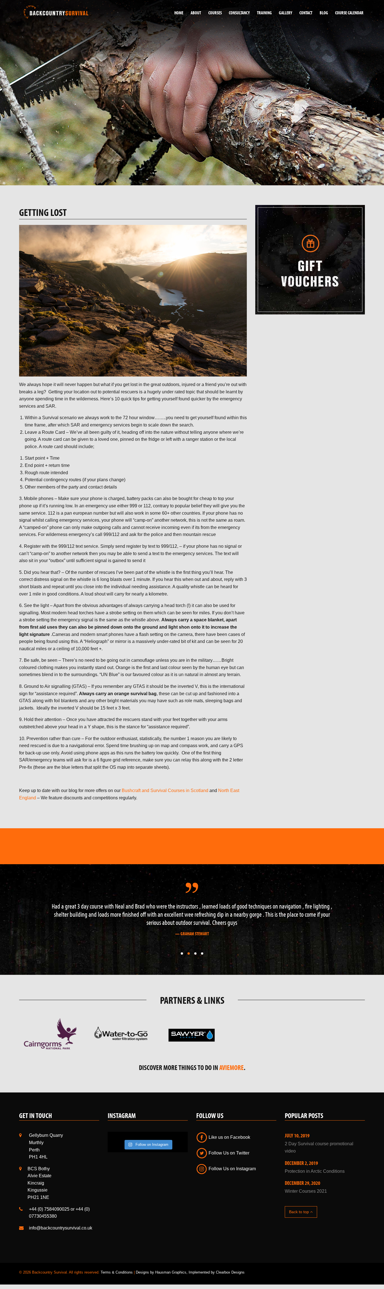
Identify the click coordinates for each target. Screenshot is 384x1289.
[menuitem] (177, 12)
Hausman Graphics (170, 1264)
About (196, 12)
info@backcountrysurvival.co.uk (60, 1219)
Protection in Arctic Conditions (315, 1163)
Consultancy (239, 12)
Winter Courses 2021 (306, 1183)
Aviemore (231, 1059)
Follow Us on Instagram (231, 1160)
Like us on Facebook (228, 1129)
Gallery (285, 12)
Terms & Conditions (117, 1264)
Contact (305, 12)
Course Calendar (349, 12)
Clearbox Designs (230, 1264)
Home (178, 12)
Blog (324, 12)
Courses (215, 12)
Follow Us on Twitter (228, 1144)
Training (264, 12)
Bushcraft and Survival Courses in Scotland (165, 790)
